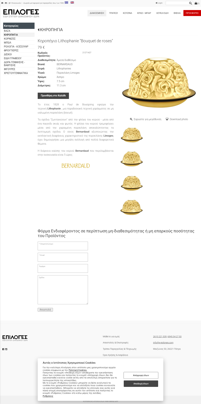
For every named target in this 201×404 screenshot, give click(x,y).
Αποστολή (45, 309)
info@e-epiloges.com (163, 342)
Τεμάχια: (42, 266)
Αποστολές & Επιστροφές (116, 342)
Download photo (179, 119)
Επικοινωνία (16, 3)
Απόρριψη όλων (141, 375)
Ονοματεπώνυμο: (46, 244)
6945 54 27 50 (175, 336)
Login (160, 3)
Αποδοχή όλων (141, 383)
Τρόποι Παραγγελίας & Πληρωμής (120, 349)
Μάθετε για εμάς (111, 336)
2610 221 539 (160, 336)
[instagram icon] (6, 349)
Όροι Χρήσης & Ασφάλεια (115, 355)
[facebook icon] (3, 349)
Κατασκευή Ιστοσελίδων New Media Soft (100, 401)
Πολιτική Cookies (78, 370)
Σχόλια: (41, 278)
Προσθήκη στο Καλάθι (53, 95)
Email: (42, 255)
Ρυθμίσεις (48, 396)
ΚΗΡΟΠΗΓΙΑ (51, 29)
